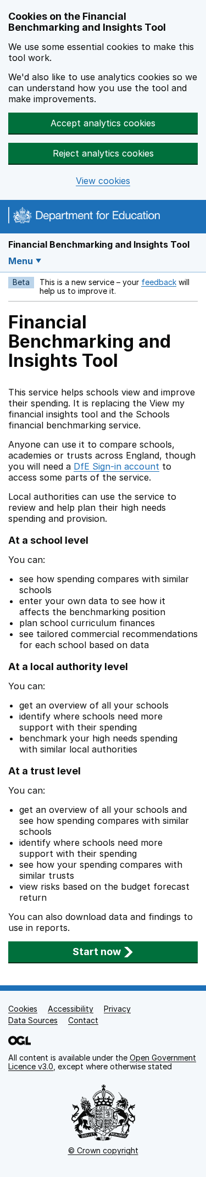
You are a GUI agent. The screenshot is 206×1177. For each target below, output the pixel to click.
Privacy (117, 1008)
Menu (20, 260)
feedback (158, 282)
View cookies (103, 181)
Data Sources (33, 1020)
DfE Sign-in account (116, 466)
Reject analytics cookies (103, 153)
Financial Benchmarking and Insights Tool (99, 244)
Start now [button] (97, 951)
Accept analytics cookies (103, 123)
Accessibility (70, 1008)
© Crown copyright (103, 1150)
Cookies (22, 1008)
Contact (83, 1020)
